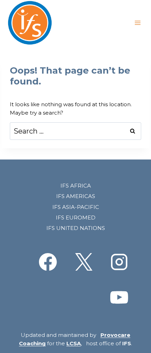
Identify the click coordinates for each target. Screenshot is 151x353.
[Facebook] (48, 261)
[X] (83, 261)
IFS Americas (75, 196)
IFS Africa (75, 185)
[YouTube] (119, 297)
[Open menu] (137, 22)
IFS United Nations (75, 228)
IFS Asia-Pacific (75, 207)
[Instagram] (119, 261)
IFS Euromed (76, 217)
